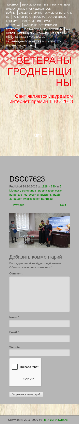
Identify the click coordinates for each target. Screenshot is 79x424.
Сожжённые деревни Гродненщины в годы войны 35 (36, 37)
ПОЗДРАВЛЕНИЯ (31, 21)
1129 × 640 (48, 186)
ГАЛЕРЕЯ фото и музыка (29, 16)
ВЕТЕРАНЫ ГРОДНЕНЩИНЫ (39, 71)
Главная (12, 4)
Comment (15, 273)
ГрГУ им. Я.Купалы (55, 419)
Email (13, 332)
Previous (16, 204)
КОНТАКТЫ (26, 45)
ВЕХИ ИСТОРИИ (31, 4)
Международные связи (28, 41)
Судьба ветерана (30, 12)
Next (65, 204)
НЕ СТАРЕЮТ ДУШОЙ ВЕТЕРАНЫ (42, 29)
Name (13, 317)
